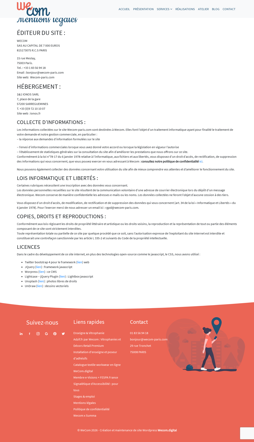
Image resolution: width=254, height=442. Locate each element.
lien (79, 262)
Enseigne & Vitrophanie (88, 333)
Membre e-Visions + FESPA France (95, 377)
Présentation (143, 9)
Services (163, 9)
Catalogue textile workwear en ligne (97, 365)
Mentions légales (84, 403)
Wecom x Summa (84, 415)
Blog (215, 9)
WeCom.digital (83, 371)
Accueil (124, 9)
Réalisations (185, 9)
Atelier (203, 9)
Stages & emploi (84, 396)
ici (200, 161)
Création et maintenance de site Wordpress (138, 430)
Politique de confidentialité (91, 409)
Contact (229, 9)
